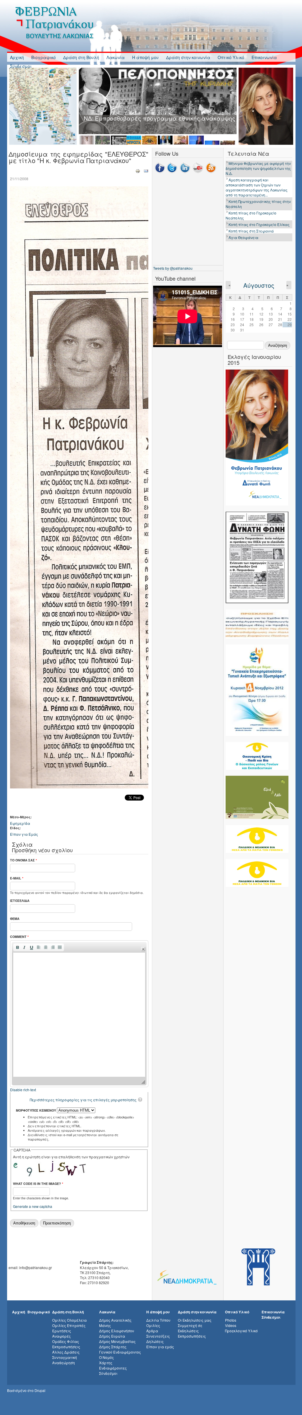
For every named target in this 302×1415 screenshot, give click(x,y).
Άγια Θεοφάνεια (243, 237)
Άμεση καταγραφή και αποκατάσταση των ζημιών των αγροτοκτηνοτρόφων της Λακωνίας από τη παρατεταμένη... (257, 187)
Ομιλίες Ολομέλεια (69, 1320)
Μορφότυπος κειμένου (36, 1110)
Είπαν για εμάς (160, 1346)
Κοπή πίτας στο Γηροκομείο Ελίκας (259, 224)
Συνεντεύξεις (158, 1335)
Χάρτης (105, 1362)
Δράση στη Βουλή (81, 57)
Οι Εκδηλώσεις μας (194, 1320)
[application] (79, 1013)
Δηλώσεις (155, 1341)
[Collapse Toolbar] (143, 949)
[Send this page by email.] (146, 170)
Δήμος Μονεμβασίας (117, 1341)
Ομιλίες (153, 1325)
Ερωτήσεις (61, 1330)
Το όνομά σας (23, 860)
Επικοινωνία (264, 57)
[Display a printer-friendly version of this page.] (137, 170)
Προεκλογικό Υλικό (241, 1330)
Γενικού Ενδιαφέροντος (120, 1351)
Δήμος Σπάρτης (113, 1346)
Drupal (40, 1390)
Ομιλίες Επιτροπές (69, 1325)
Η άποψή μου (145, 57)
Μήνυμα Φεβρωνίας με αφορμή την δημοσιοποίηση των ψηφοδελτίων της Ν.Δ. (258, 168)
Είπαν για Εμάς (24, 834)
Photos (230, 1320)
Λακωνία (115, 57)
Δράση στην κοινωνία (188, 57)
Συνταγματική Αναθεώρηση (64, 1360)
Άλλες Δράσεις (66, 1351)
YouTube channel (175, 278)
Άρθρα (152, 1330)
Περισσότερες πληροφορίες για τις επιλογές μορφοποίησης (83, 1099)
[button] (17, 947)
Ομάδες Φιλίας (65, 1341)
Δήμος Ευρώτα (112, 1335)
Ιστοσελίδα (19, 900)
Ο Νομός (106, 1357)
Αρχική (17, 57)
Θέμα (14, 918)
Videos (230, 1325)
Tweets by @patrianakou (173, 268)
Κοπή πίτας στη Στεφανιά (251, 230)
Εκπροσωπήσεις (66, 1346)
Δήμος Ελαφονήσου (116, 1330)
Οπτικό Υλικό (231, 57)
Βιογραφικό (43, 57)
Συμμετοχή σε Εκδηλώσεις (190, 1328)
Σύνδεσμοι (21, 66)
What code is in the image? (38, 1183)
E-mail (16, 878)
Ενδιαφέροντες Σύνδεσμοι (113, 1370)
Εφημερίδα (20, 823)
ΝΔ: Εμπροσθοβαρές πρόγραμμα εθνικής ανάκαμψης (159, 118)
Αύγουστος (258, 285)
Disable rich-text (23, 1089)
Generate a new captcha (32, 1206)
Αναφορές (61, 1335)
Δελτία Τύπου (158, 1320)
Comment (19, 936)
